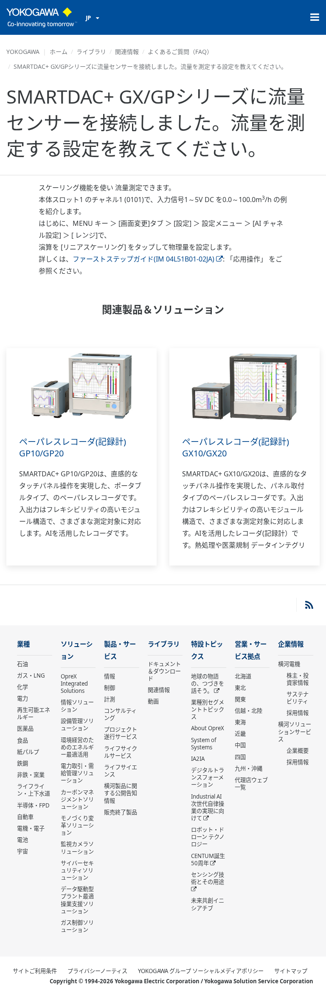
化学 (22, 687)
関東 (240, 699)
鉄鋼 (22, 763)
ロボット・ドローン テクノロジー (208, 837)
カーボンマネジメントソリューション (77, 799)
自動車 (25, 817)
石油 (22, 664)
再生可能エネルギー (33, 713)
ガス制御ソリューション (77, 926)
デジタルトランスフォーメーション (207, 777)
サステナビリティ (298, 697)
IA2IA (198, 758)
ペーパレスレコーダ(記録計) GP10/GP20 (72, 447)
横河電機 (289, 664)
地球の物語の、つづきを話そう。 (207, 683)
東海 (240, 722)
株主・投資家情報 (298, 679)
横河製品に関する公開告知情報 (120, 793)
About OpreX (207, 728)
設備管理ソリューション (77, 724)
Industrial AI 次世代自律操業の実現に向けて (207, 807)
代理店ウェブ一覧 (251, 783)
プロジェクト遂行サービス (120, 733)
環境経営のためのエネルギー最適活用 (77, 747)
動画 (153, 701)
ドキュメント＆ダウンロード (164, 671)
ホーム (58, 52)
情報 (109, 676)
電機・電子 (31, 828)
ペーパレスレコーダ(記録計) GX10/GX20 (235, 447)
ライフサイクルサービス (120, 752)
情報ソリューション (77, 705)
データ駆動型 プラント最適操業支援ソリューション (77, 899)
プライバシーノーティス (97, 971)
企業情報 (291, 644)
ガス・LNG (31, 675)
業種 (23, 644)
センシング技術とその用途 (207, 878)
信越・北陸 (248, 711)
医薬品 (25, 728)
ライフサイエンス (120, 770)
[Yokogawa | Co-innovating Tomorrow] (41, 17)
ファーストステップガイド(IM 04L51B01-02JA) (143, 259)
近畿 (240, 733)
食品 (22, 740)
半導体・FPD (33, 805)
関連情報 (127, 52)
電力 (22, 698)
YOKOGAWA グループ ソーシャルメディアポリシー (201, 971)
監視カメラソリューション (77, 847)
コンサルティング (120, 714)
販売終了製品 (120, 812)
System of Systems (203, 743)
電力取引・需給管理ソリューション (77, 773)
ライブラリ (91, 52)
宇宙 (22, 851)
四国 (240, 757)
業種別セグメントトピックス (207, 709)
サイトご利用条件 (35, 971)
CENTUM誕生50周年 (208, 859)
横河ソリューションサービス (294, 731)
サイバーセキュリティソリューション (77, 870)
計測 (109, 699)
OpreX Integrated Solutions (74, 683)
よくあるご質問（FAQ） (180, 52)
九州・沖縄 (248, 768)
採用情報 (298, 713)
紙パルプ (28, 752)
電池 (22, 840)
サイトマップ (290, 971)
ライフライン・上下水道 (33, 789)
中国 (240, 745)
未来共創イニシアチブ (207, 904)
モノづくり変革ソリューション (77, 825)
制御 (109, 688)
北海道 (243, 676)
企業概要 (298, 750)
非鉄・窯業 (31, 775)
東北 (240, 688)
